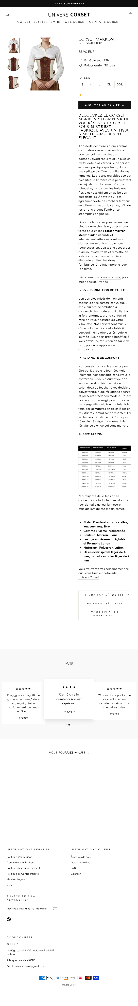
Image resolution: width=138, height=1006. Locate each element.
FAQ (73, 868)
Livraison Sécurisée (104, 594)
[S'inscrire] (55, 908)
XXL (120, 84)
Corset (24, 21)
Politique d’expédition (19, 856)
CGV (9, 884)
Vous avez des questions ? (104, 614)
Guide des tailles (80, 862)
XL (109, 84)
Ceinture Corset (105, 21)
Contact (76, 873)
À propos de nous (81, 856)
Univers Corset (68, 984)
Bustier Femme (46, 21)
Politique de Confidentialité (23, 873)
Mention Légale (16, 879)
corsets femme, (110, 277)
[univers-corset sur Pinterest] (9, 919)
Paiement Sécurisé (105, 603)
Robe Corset (75, 21)
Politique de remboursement (23, 868)
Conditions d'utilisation (20, 862)
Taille (84, 77)
